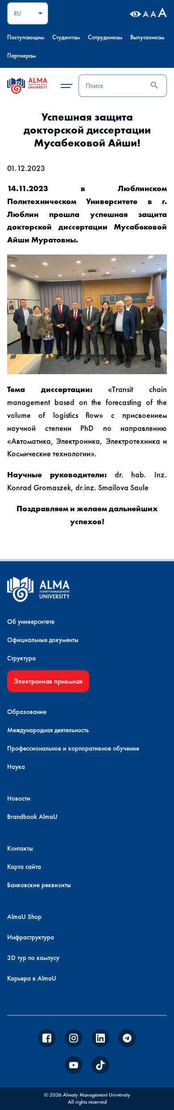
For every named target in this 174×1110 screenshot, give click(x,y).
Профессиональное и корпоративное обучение (73, 748)
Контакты (20, 848)
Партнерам (21, 55)
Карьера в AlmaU (31, 978)
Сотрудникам (105, 37)
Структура (21, 658)
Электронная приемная (48, 681)
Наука (16, 766)
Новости (18, 798)
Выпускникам (147, 37)
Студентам (66, 37)
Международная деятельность (48, 730)
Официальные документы (43, 639)
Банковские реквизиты (39, 884)
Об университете (30, 621)
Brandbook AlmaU (32, 816)
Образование (26, 711)
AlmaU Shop (24, 916)
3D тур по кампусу (33, 957)
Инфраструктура (30, 937)
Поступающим (25, 37)
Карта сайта (24, 866)
